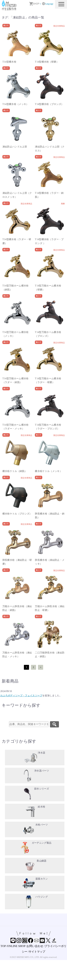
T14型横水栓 (9, 62)
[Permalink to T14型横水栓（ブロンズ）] (50, 86)
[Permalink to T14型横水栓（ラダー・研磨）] (17, 221)
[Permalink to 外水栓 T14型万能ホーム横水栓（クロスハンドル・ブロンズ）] (50, 314)
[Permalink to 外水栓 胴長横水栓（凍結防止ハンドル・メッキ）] (50, 542)
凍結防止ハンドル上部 (14, 146)
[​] (54, 724)
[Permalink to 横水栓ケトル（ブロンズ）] (17, 495)
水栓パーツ (41, 824)
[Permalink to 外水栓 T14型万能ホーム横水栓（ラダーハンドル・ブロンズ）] (50, 407)
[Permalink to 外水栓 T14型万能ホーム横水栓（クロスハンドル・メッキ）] (17, 314)
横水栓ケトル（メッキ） (48, 471)
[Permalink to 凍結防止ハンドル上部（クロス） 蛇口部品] (50, 128)
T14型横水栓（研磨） (47, 62)
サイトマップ (37, 951)
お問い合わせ (35, 946)
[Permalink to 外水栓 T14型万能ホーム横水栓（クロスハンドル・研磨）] (50, 268)
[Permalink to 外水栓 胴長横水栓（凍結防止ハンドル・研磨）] (17, 542)
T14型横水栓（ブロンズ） (49, 104)
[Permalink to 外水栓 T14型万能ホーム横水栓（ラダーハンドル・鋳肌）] (17, 360)
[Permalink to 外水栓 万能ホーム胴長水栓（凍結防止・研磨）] (50, 588)
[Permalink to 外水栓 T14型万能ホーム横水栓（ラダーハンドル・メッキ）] (17, 407)
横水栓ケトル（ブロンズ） (17, 513)
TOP (3, 946)
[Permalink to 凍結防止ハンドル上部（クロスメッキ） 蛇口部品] (17, 175)
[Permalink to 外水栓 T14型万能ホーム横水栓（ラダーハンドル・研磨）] (50, 360)
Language (49, 4)
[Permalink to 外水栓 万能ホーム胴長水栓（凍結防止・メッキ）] (17, 634)
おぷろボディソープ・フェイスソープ (21, 695)
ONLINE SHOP (16, 946)
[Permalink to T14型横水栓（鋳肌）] (17, 44)
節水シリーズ (41, 788)
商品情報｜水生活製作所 (9, 5)
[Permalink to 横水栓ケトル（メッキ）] (50, 453)
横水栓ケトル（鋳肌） (14, 471)
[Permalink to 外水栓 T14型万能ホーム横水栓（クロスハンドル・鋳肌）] (17, 268)
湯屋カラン (41, 879)
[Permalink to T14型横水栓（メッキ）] (17, 86)
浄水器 (41, 752)
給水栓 (41, 806)
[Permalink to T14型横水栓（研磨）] (50, 44)
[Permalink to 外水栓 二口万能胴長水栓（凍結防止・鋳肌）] (50, 634)
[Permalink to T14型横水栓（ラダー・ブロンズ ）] (50, 221)
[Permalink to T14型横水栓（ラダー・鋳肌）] (50, 175)
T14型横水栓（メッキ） (15, 104)
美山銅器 (41, 861)
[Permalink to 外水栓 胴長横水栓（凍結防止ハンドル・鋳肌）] (50, 495)
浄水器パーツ (41, 770)
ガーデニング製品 (42, 843)
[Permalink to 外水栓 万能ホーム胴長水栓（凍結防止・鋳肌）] (17, 588)
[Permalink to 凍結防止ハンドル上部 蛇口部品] (17, 128)
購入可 (6, 25)
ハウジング (41, 896)
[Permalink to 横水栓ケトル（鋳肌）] (17, 453)
